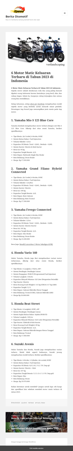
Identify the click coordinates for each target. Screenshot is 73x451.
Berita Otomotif (16, 16)
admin (25, 403)
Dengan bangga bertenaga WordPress (23, 442)
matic (38, 403)
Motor (32, 403)
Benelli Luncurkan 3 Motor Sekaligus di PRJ (36, 244)
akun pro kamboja (37, 104)
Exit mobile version (36, 448)
